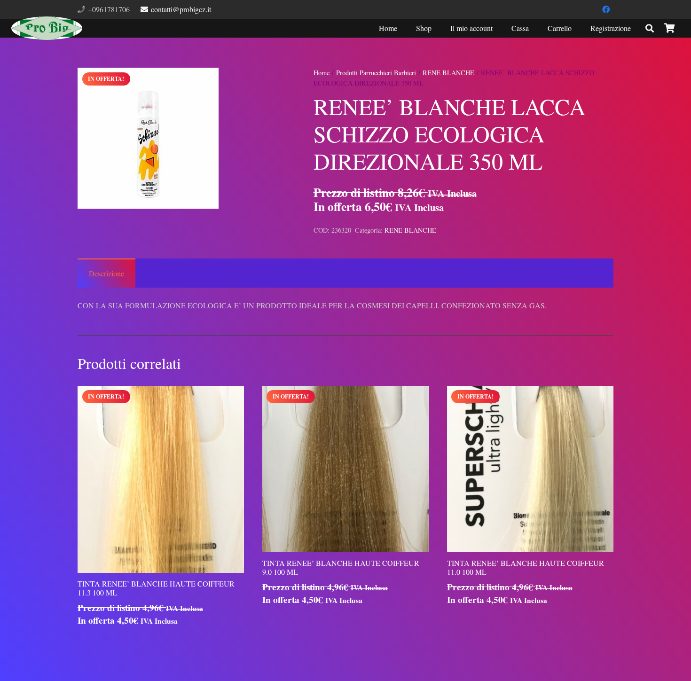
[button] (266, 83)
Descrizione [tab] (106, 273)
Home (322, 72)
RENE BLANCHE (448, 72)
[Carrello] (669, 28)
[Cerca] (649, 28)
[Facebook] (605, 9)
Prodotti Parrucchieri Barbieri (376, 72)
